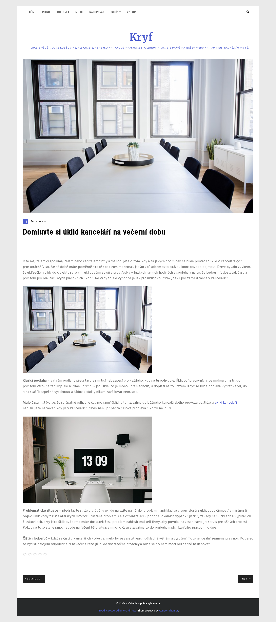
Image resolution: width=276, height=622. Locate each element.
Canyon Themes (168, 610)
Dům (32, 12)
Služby (116, 12)
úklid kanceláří (226, 402)
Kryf (141, 37)
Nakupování (97, 12)
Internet (63, 12)
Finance (46, 12)
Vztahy (132, 12)
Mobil (79, 12)
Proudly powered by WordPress (117, 610)
